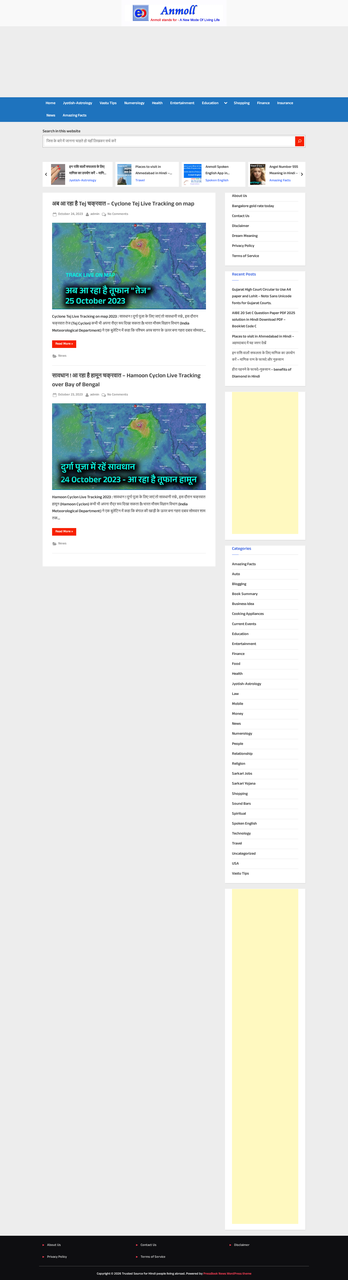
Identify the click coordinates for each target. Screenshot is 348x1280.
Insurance (285, 103)
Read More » (65, 344)
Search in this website (61, 131)
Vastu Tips (108, 103)
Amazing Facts (74, 116)
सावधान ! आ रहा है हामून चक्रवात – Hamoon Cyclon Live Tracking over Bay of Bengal (126, 380)
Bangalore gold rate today (253, 206)
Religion (238, 764)
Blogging (239, 584)
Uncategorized (244, 854)
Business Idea (243, 604)
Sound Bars (241, 804)
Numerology (134, 103)
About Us (239, 196)
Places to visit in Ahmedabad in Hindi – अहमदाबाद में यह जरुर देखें (152, 170)
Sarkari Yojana (243, 784)
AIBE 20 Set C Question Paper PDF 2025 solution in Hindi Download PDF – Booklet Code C (263, 320)
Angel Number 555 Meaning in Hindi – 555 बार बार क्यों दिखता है (286, 170)
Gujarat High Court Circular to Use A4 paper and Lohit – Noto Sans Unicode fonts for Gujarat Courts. (261, 296)
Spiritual (239, 814)
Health (157, 103)
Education (210, 103)
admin (94, 214)
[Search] (299, 141)
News (50, 116)
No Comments (117, 214)
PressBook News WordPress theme (227, 1273)
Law (235, 694)
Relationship (242, 754)
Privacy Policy (243, 246)
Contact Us (240, 216)
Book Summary (245, 594)
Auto (236, 574)
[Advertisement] (174, 62)
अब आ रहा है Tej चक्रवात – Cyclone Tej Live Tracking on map (123, 204)
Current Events (244, 624)
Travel (140, 180)
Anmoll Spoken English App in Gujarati (216, 170)
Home (50, 103)
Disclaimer (240, 226)
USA (235, 864)
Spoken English (216, 180)
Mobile (237, 704)
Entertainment (182, 103)
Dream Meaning (245, 236)
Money (237, 714)
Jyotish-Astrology (77, 103)
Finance (263, 103)
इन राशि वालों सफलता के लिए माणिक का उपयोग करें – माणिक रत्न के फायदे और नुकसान (87, 170)
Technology (241, 834)
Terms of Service (245, 256)
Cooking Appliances (248, 614)
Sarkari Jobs (242, 774)
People (237, 744)
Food (236, 664)
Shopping (242, 103)
